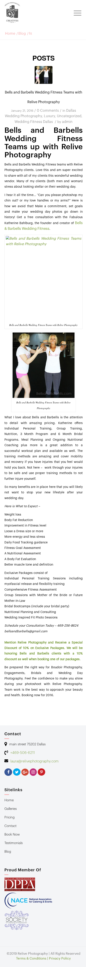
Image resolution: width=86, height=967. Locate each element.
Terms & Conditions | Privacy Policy (43, 958)
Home (10, 33)
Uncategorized (69, 116)
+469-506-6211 (22, 753)
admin (67, 122)
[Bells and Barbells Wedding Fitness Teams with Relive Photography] (43, 75)
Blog (22, 33)
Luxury (49, 116)
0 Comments (48, 110)
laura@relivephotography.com (34, 761)
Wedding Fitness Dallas (34, 122)
